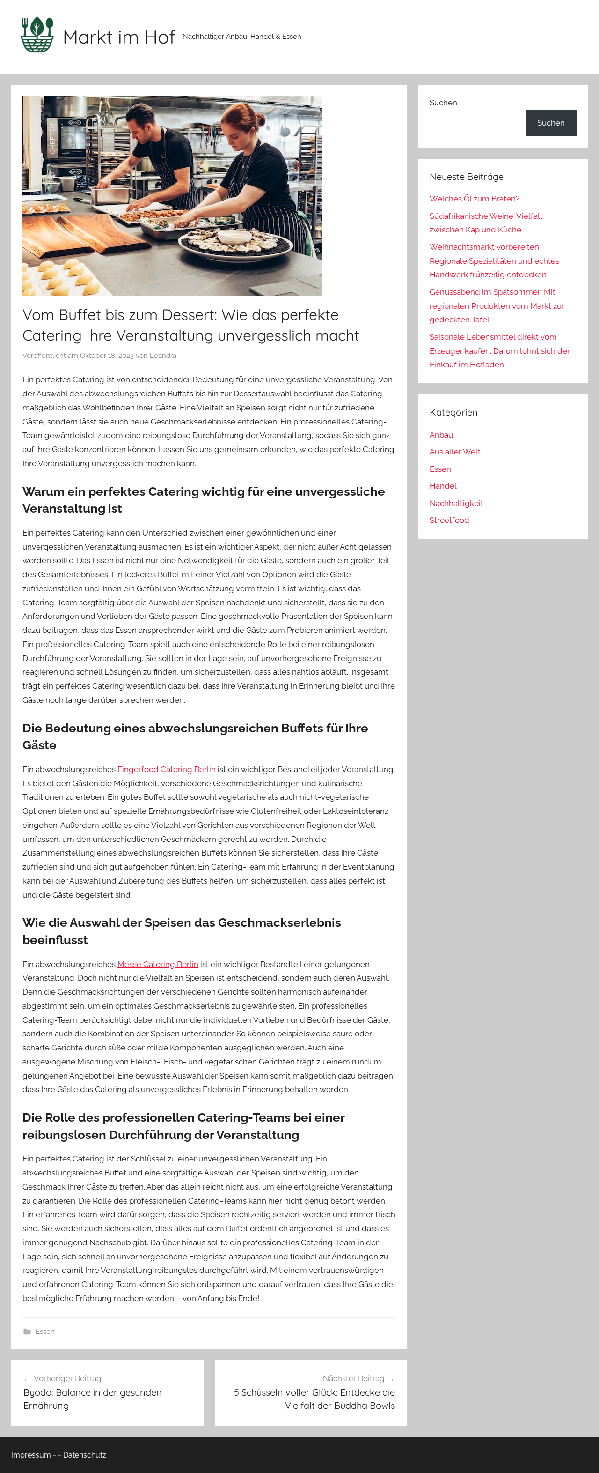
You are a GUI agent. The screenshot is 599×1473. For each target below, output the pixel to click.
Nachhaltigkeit (456, 503)
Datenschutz (84, 1455)
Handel (443, 486)
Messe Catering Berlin (157, 964)
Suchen (443, 102)
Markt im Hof (119, 36)
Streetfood (449, 520)
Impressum (31, 1455)
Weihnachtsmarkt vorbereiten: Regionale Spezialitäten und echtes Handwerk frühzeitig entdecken (494, 261)
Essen (45, 1331)
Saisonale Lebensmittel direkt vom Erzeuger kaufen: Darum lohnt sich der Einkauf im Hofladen (500, 351)
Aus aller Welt (455, 451)
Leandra (163, 355)
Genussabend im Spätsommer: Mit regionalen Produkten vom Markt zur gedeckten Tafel (497, 306)
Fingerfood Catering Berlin (166, 769)
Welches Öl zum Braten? (474, 198)
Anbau (441, 434)
